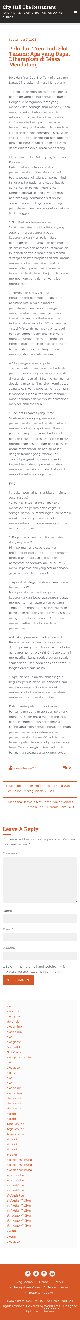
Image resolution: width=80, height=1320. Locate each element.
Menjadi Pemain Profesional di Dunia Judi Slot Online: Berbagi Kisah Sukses (38, 788)
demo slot (14, 1098)
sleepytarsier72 (24, 768)
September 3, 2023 (22, 39)
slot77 (11, 1073)
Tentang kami (58, 1287)
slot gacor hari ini (19, 1057)
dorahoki (13, 1021)
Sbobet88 (14, 1047)
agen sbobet (16, 1175)
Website (9, 948)
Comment (11, 853)
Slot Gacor (14, 1052)
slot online (14, 1026)
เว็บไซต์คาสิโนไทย (19, 1200)
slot (9, 1006)
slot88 (11, 1114)
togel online (15, 1124)
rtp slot (12, 1139)
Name (8, 911)
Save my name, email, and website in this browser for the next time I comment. (35, 969)
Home (43, 1282)
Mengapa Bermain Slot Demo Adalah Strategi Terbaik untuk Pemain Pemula (41, 804)
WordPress (52, 1306)
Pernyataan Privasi (27, 1287)
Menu (58, 1282)
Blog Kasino (24, 1282)
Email (8, 929)
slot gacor (14, 1016)
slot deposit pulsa (19, 1160)
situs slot (13, 1011)
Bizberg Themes (42, 1311)
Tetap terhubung (41, 1292)
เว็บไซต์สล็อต (15, 1185)
